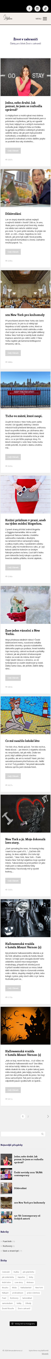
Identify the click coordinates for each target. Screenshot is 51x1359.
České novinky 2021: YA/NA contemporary (28, 1174)
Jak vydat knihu (28, 1272)
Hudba (16, 1272)
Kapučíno (21, 1277)
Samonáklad (27, 1298)
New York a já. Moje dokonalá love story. (25, 840)
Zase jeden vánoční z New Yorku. (22, 632)
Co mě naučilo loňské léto (22, 741)
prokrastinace (17, 1293)
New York (39, 1287)
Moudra (5, 1287)
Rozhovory (7, 1246)
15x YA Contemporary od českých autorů (27, 1217)
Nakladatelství (26, 1287)
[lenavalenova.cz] (8, 19)
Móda (14, 1287)
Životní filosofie (8, 1308)
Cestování (6, 1272)
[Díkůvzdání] (6, 1188)
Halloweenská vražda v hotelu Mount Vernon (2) (23, 945)
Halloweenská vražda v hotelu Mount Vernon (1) (23, 1052)
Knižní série (6, 1282)
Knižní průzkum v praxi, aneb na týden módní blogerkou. (25, 521)
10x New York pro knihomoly (25, 315)
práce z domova (33, 1293)
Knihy (31, 1277)
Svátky (19, 1303)
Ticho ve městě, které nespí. (23, 416)
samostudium (7, 1303)
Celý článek (13, 150)
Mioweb (45, 1353)
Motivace (30, 1282)
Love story (19, 1282)
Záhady (28, 1303)
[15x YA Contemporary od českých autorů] (6, 1217)
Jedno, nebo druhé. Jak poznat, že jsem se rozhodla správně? (23, 106)
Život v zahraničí (24, 1308)
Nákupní (5, 1293)
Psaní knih (7, 1241)
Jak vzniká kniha (8, 1277)
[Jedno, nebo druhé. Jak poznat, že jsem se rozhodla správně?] (6, 1159)
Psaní (4, 1298)
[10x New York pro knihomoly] (6, 1203)
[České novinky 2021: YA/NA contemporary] (6, 1174)
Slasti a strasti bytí (11, 1250)
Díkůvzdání (13, 213)
